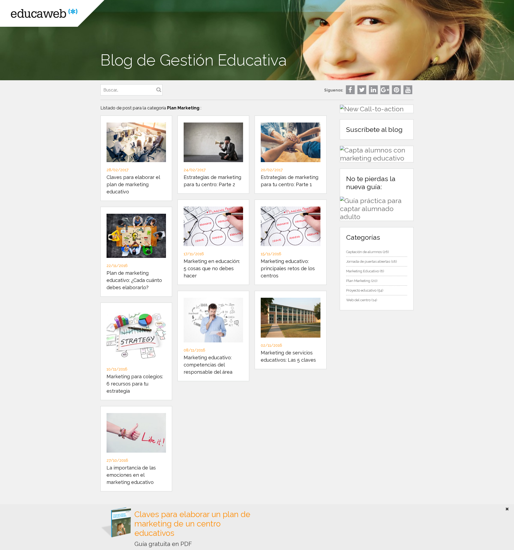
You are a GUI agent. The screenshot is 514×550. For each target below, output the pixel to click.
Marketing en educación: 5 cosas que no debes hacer (212, 268)
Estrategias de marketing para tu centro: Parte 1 (289, 180)
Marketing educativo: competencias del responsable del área (208, 365)
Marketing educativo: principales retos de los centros (288, 268)
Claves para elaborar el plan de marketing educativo (133, 184)
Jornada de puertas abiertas (368, 261)
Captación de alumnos (364, 252)
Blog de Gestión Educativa (193, 60)
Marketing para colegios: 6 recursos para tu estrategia (135, 384)
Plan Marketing (358, 281)
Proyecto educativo (361, 290)
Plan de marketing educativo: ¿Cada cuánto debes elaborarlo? (134, 280)
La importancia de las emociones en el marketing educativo (131, 475)
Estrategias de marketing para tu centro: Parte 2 (212, 180)
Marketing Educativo (362, 271)
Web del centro (358, 300)
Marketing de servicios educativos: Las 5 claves (288, 356)
